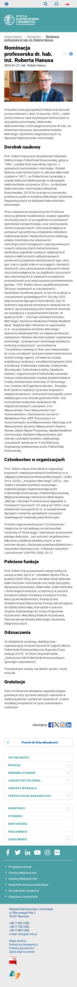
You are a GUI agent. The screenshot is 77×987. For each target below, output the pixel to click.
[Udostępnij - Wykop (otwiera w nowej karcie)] (63, 725)
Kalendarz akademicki (23, 897)
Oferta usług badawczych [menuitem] (29, 796)
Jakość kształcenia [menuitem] (24, 780)
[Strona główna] (26, 20)
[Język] (67, 4)
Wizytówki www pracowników (28, 885)
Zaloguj (56, 4)
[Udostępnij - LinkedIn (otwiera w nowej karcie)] (69, 725)
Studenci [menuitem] (15, 816)
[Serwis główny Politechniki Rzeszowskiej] (7, 4)
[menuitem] (68, 765)
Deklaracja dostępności (23, 944)
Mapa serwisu (17, 941)
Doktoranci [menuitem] (17, 823)
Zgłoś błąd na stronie (22, 952)
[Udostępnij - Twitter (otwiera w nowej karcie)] (56, 725)
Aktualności (34, 36)
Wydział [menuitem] (14, 765)
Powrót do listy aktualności (40, 742)
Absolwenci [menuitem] (17, 839)
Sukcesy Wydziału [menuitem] (22, 788)
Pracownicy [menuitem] (18, 831)
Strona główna (13, 36)
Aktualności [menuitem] (18, 757)
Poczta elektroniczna (22, 873)
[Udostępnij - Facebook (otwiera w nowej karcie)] (50, 725)
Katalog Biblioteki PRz (23, 879)
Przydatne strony (20, 867)
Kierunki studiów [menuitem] (21, 773)
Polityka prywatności (21, 948)
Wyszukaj (45, 4)
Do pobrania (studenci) (24, 891)
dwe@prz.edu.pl (27, 934)
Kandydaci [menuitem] (16, 808)
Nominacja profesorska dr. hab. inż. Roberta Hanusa (31, 38)
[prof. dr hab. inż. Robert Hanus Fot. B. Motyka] (38, 86)
